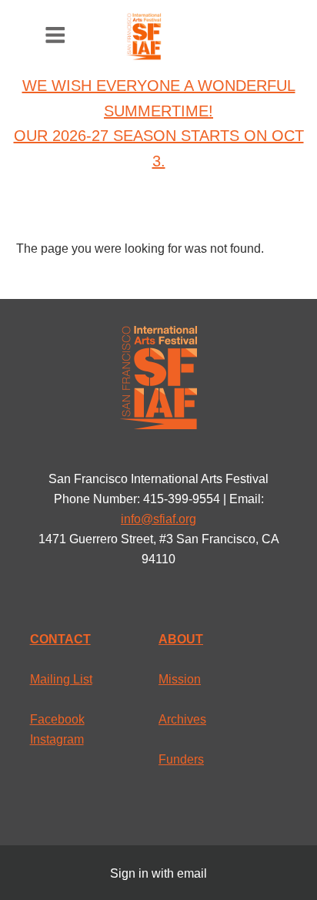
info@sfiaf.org (158, 519)
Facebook (57, 719)
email (192, 873)
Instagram (57, 739)
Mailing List (61, 679)
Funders (181, 759)
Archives (182, 719)
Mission (179, 679)
